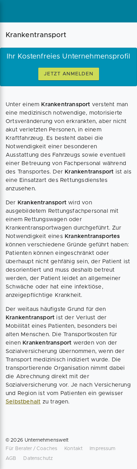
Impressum (103, 448)
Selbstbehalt (23, 402)
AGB (11, 458)
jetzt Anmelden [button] (68, 74)
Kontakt (73, 448)
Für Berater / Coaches (31, 448)
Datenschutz (38, 458)
